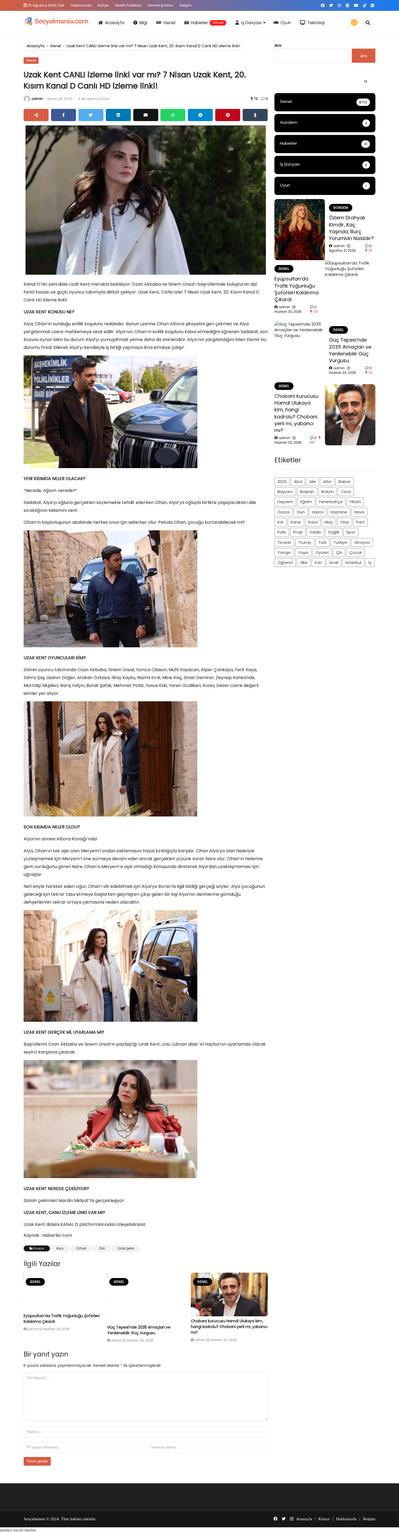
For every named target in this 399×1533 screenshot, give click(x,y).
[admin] (27, 99)
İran (318, 562)
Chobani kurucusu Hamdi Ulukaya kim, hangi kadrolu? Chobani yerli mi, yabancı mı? (229, 1326)
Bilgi (143, 23)
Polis (281, 532)
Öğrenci (285, 562)
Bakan (344, 481)
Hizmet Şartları (160, 5)
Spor (350, 532)
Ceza (346, 491)
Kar (280, 522)
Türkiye (340, 542)
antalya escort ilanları (18, 1530)
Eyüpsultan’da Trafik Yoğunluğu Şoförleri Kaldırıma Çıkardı (296, 289)
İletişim (185, 5)
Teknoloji (316, 23)
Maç (329, 522)
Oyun (285, 23)
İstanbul (353, 562)
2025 (282, 481)
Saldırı (315, 532)
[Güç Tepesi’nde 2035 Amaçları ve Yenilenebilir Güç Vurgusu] (145, 1298)
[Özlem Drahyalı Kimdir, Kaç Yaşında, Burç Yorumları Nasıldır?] (299, 229)
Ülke (304, 562)
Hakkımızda (81, 5)
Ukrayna (362, 542)
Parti (360, 522)
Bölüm (327, 491)
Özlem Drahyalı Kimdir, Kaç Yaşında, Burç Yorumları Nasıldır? (351, 228)
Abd (298, 481)
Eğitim (306, 501)
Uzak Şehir (126, 1248)
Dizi (102, 1248)
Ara (277, 45)
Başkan (307, 491)
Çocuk (355, 552)
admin (37, 98)
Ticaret (284, 542)
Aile (312, 481)
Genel (169, 23)
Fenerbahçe (331, 501)
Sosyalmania (34, 1519)
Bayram (285, 491)
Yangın (284, 552)
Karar (296, 522)
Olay (344, 522)
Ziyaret (322, 552)
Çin (339, 552)
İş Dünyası (251, 23)
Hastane (339, 512)
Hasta (318, 512)
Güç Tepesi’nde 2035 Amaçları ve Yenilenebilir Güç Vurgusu (138, 1330)
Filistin (355, 501)
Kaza (313, 522)
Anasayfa (114, 23)
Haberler (207, 23)
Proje (298, 532)
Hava (359, 512)
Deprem (285, 501)
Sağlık (333, 532)
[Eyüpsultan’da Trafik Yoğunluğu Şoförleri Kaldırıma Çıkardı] (62, 1292)
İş (370, 562)
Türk (322, 542)
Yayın (303, 552)
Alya (60, 1248)
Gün (301, 512)
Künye (103, 5)
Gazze (283, 512)
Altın (327, 481)
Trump (304, 542)
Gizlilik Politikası (128, 5)
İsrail (333, 562)
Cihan (81, 1248)
